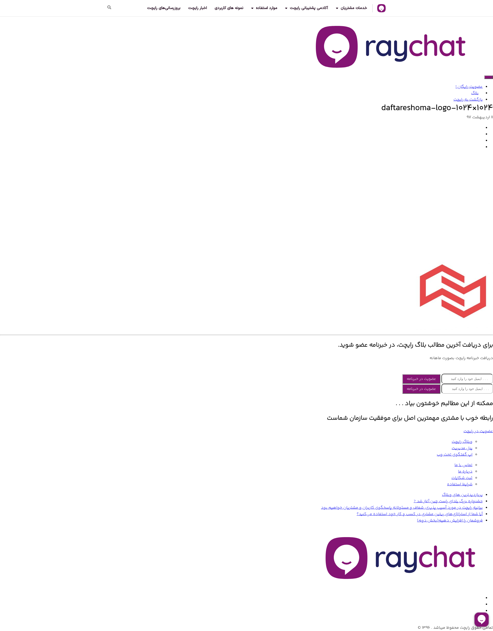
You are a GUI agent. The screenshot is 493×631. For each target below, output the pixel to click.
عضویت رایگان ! (469, 87)
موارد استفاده (266, 8)
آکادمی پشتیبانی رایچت (309, 8)
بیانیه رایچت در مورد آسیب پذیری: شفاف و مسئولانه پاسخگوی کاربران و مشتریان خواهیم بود (402, 508)
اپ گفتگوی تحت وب (454, 454)
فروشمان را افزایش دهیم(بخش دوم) (450, 520)
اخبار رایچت (197, 8)
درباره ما (465, 471)
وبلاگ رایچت (462, 442)
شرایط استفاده (459, 484)
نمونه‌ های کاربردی (229, 8)
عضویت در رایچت (478, 431)
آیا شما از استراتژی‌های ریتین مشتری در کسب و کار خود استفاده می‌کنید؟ (420, 514)
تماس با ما (463, 465)
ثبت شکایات (461, 478)
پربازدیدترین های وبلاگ (462, 495)
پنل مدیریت (462, 448)
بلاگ (475, 93)
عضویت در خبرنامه (421, 379)
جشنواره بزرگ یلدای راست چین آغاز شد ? (448, 501)
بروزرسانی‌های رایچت (164, 8)
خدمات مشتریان (354, 8)
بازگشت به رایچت (468, 99)
